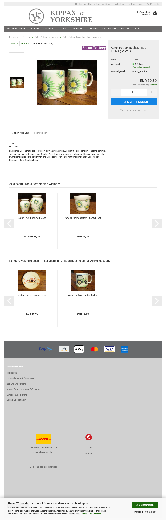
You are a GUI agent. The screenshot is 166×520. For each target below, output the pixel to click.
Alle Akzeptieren (145, 505)
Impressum (12, 373)
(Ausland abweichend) (141, 67)
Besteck (125, 29)
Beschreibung (20, 132)
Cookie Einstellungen (16, 400)
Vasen (136, 29)
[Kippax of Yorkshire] (63, 16)
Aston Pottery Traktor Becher (82, 295)
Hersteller (40, 132)
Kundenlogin (136, 4)
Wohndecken (78, 29)
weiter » (14, 43)
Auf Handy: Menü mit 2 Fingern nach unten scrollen (32, 29)
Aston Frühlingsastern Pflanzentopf (83, 218)
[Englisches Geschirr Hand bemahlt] (67, 82)
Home (64, 29)
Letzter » (25, 43)
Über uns (89, 453)
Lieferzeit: (115, 64)
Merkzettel (154, 4)
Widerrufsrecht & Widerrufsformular (23, 389)
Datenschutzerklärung (91, 514)
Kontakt (89, 447)
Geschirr (93, 29)
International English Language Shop (93, 4)
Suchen (120, 4)
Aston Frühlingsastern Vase (32, 218)
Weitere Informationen (145, 511)
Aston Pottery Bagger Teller (32, 295)
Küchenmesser (109, 29)
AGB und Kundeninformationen (21, 378)
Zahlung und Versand (16, 384)
